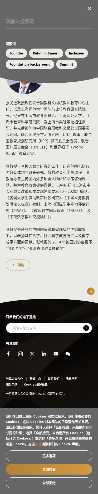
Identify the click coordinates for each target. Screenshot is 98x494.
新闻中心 (36, 379)
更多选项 (49, 456)
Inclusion (76, 53)
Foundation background (30, 64)
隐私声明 (72, 379)
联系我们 (54, 379)
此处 (38, 444)
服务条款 (12, 384)
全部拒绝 (49, 483)
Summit (66, 64)
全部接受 (49, 469)
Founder (16, 53)
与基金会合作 (15, 379)
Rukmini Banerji (46, 53)
